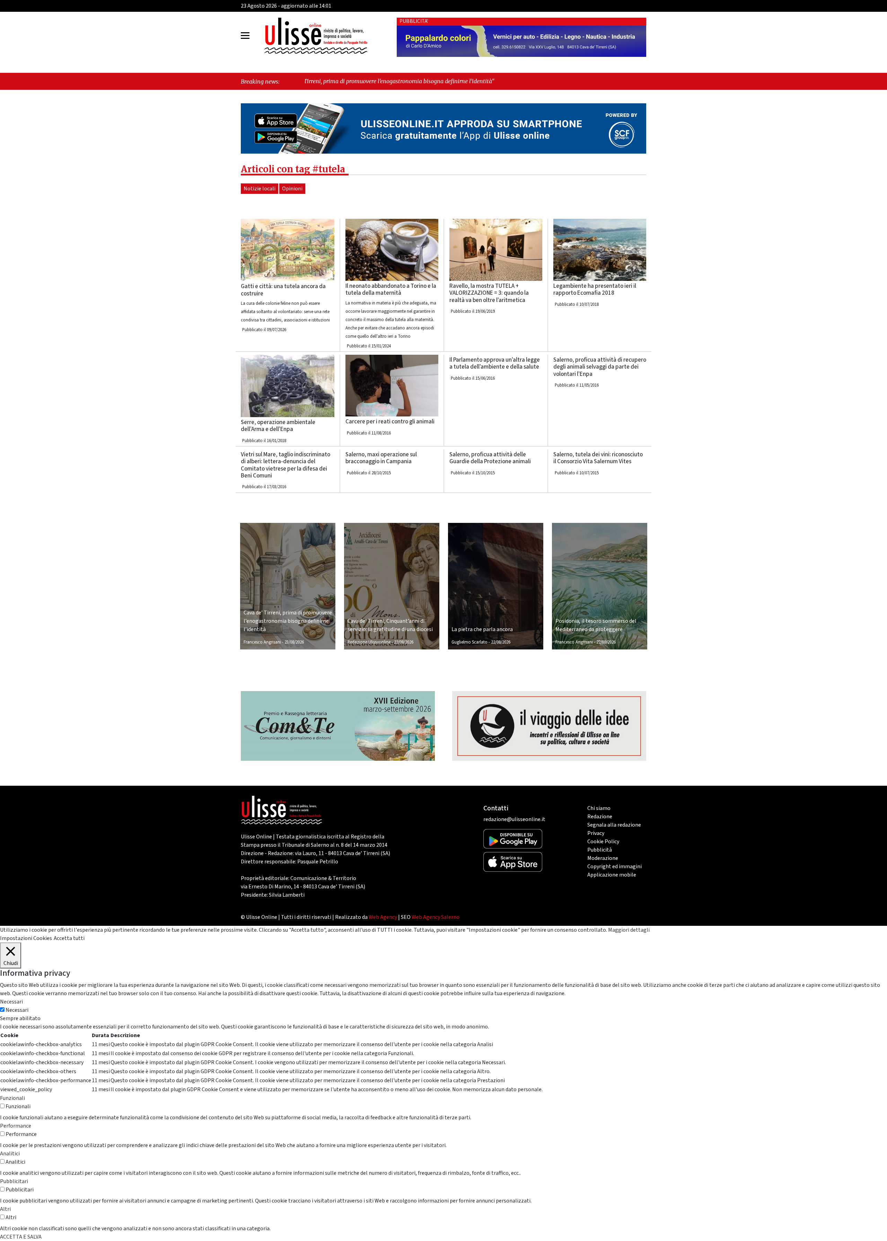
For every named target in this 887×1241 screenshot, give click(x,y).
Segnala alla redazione (614, 825)
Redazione (599, 816)
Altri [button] (5, 1209)
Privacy (595, 833)
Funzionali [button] (12, 1098)
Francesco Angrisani (262, 642)
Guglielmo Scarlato (469, 642)
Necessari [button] (11, 1002)
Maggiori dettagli (629, 930)
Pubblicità (599, 850)
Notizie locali (259, 188)
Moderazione (602, 858)
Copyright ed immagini (614, 866)
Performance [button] (15, 1126)
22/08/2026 (403, 642)
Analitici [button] (10, 1153)
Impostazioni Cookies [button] (26, 938)
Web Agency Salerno (435, 917)
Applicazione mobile (611, 875)
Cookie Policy (603, 841)
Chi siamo (599, 808)
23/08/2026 (294, 642)
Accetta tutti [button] (69, 938)
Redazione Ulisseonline (369, 642)
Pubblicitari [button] (14, 1181)
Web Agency (383, 917)
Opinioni (292, 188)
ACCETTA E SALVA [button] (21, 1237)
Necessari (17, 1010)
